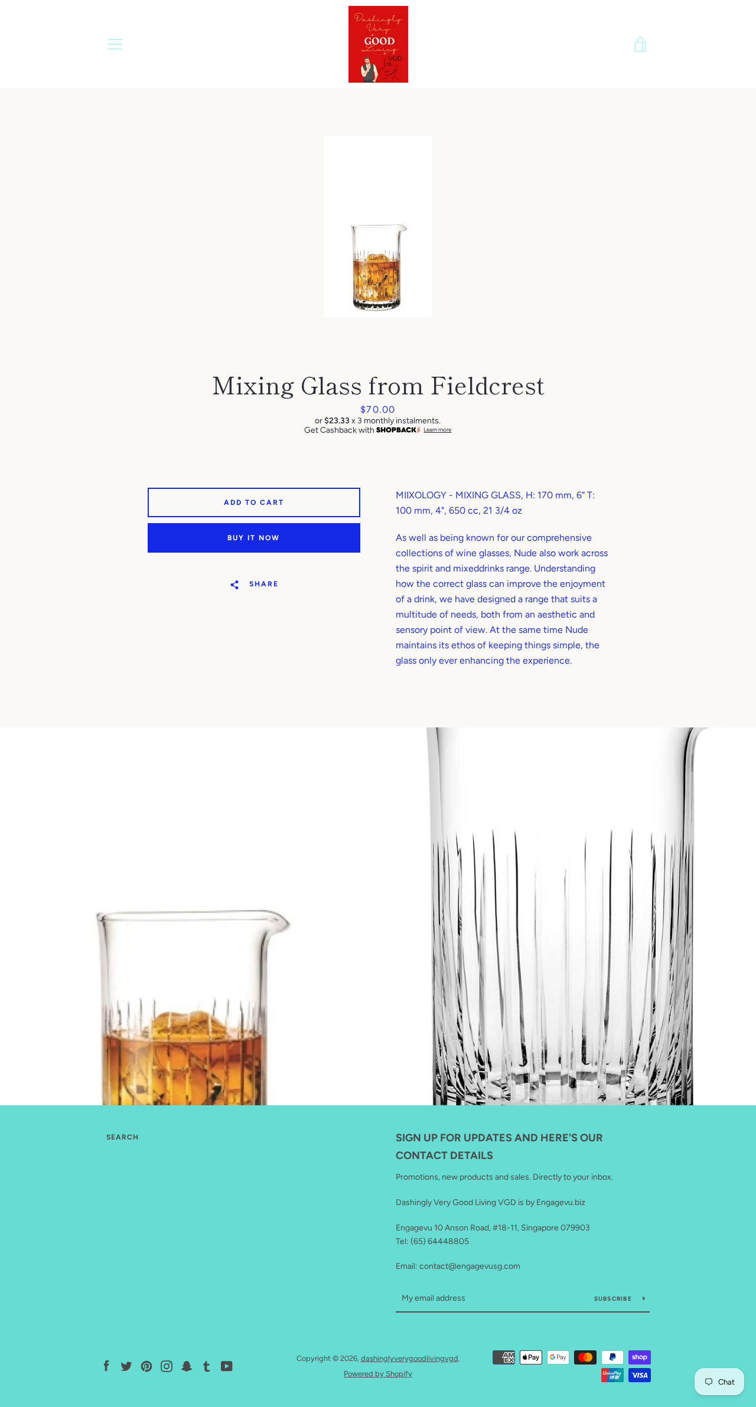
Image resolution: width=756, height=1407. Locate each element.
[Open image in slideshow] (378, 226)
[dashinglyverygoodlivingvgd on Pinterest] (146, 1365)
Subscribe (614, 1298)
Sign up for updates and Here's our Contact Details (499, 1147)
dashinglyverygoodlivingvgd (409, 1358)
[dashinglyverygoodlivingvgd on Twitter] (126, 1365)
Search (122, 1137)
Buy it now (253, 538)
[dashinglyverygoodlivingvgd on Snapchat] (187, 1365)
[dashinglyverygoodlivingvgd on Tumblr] (207, 1365)
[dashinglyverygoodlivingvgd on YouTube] (227, 1365)
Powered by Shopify (378, 1373)
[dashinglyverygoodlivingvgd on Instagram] (166, 1365)
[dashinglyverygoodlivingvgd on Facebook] (106, 1365)
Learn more (437, 430)
